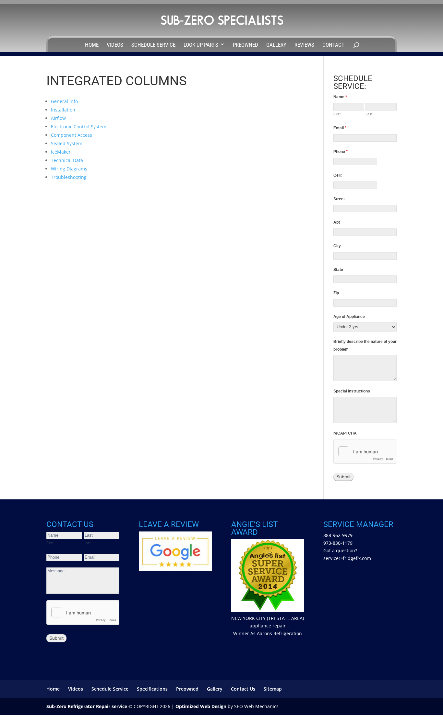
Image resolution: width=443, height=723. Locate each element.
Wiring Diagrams (69, 169)
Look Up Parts (201, 44)
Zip (336, 293)
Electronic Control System (78, 126)
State (338, 269)
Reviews (304, 44)
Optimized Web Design (200, 706)
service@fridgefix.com (347, 558)
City (337, 246)
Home (92, 44)
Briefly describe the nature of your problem (365, 345)
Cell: (337, 175)
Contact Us (243, 689)
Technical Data (67, 160)
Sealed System (66, 143)
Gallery (276, 44)
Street (339, 199)
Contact (333, 44)
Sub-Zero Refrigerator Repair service (86, 706)
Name (340, 97)
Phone (340, 151)
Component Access (71, 135)
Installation (63, 110)
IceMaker (61, 152)
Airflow (58, 118)
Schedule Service (153, 44)
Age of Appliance (349, 316)
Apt (336, 222)
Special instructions (351, 391)
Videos (115, 44)
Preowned (245, 44)
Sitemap (273, 689)
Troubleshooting (69, 177)
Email (339, 128)
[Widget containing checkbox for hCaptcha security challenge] (365, 451)
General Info (64, 101)
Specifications (152, 689)
